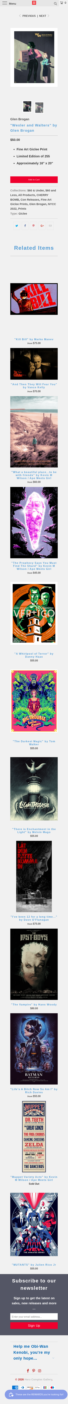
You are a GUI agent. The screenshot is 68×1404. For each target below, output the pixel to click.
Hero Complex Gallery (38, 1379)
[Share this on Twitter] (16, 226)
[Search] (55, 3)
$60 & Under (35, 190)
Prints (22, 208)
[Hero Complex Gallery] (34, 3)
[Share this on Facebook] (25, 226)
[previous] (13, 57)
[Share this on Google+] (42, 226)
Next (43, 16)
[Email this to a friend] (50, 226)
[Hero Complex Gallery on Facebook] (28, 1371)
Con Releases (30, 199)
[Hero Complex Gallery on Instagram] (39, 1371)
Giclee (23, 213)
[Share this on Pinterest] (33, 226)
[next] (55, 57)
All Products (26, 195)
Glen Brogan (19, 119)
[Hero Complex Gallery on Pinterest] (33, 1371)
